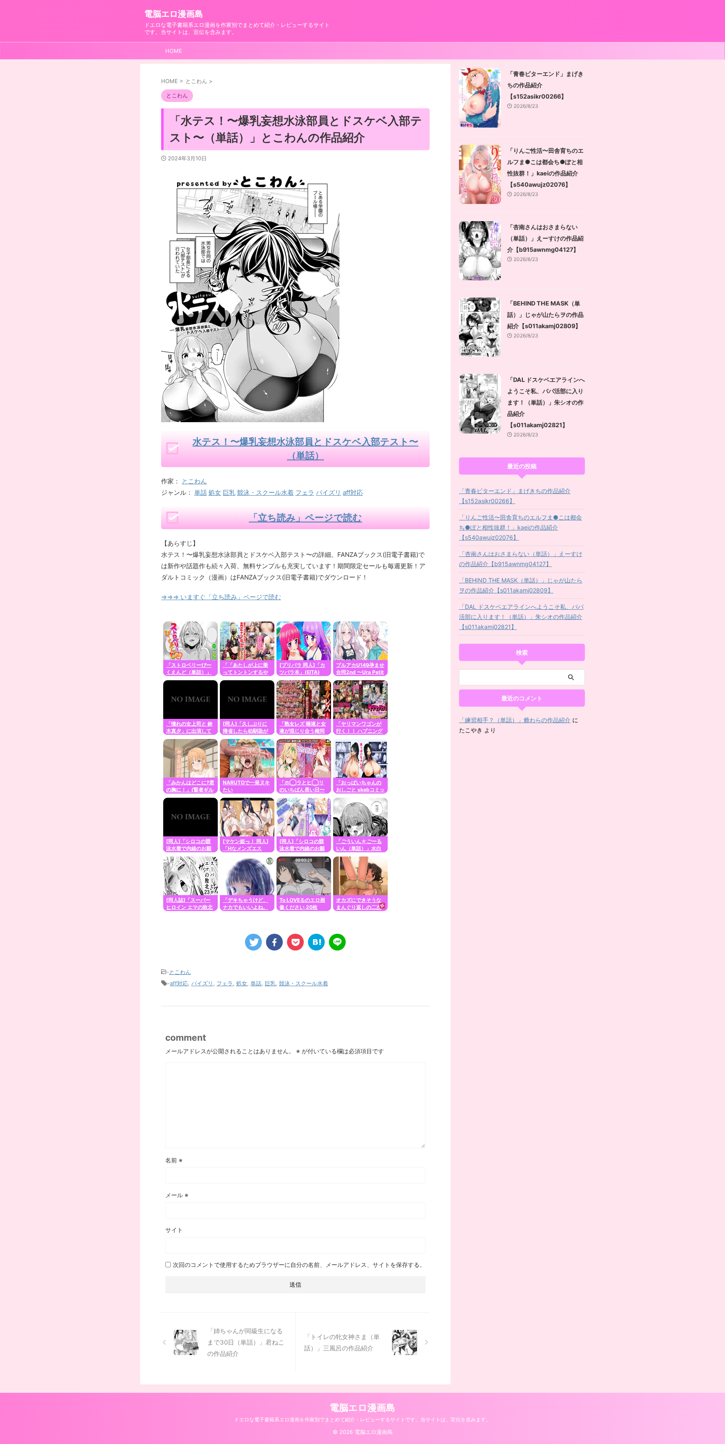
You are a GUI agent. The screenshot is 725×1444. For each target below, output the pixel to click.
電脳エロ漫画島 (173, 14)
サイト (174, 1229)
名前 (174, 1160)
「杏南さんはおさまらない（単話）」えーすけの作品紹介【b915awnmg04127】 (545, 238)
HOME (173, 50)
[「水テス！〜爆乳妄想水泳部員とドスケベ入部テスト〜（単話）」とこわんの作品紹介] (316, 942)
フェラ (304, 492)
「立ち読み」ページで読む (305, 517)
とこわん (194, 481)
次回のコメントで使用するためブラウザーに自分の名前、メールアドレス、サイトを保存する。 (299, 1264)
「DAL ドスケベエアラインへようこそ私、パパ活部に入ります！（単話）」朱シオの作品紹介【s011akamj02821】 (546, 402)
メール (176, 1195)
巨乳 (229, 492)
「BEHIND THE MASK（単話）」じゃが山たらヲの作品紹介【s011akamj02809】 (545, 314)
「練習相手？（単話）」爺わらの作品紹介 (515, 719)
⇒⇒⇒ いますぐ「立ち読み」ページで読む (221, 597)
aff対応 (353, 492)
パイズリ (328, 492)
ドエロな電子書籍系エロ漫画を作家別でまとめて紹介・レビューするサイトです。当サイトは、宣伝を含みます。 (362, 1419)
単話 (200, 492)
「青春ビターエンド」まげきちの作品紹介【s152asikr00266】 (515, 495)
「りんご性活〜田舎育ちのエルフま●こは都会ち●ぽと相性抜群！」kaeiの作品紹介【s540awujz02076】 (520, 527)
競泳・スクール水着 (265, 492)
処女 (215, 492)
